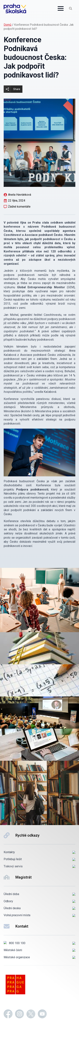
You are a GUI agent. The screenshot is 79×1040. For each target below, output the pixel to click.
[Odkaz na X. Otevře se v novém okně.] (30, 1014)
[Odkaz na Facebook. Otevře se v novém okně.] (8, 1014)
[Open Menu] (61, 8)
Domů (7, 24)
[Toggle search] (70, 8)
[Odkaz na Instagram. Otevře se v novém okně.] (19, 1014)
